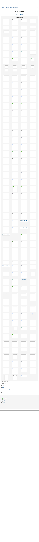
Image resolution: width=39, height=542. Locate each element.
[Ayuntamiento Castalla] (4, 5)
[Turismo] (3, 402)
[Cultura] (3, 401)
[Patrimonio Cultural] (3, 400)
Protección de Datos (16, 7)
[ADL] (2, 397)
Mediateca (13, 7)
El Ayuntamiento (3, 7)
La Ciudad (6, 7)
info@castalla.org (8, 389)
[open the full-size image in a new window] (19, 14)
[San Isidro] (3, 399)
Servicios (8, 7)
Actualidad (11, 7)
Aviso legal (3, 404)
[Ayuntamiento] (4, 398)
